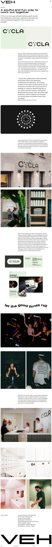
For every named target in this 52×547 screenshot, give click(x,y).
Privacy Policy (16, 545)
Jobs (1, 545)
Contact (34, 545)
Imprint (50, 545)
